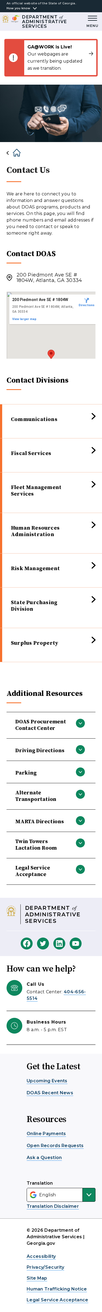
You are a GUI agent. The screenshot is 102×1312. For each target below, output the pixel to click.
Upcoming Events (47, 1080)
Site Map (37, 1278)
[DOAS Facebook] (27, 944)
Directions (86, 305)
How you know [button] (18, 8)
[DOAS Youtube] (76, 944)
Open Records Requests (55, 1145)
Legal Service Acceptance (57, 1299)
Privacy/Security (45, 1267)
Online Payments (46, 1133)
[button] (51, 355)
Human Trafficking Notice (57, 1289)
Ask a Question (44, 1157)
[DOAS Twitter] (43, 944)
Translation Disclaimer (53, 1206)
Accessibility (41, 1256)
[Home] (12, 153)
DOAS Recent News (50, 1092)
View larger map (24, 319)
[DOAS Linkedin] (59, 944)
